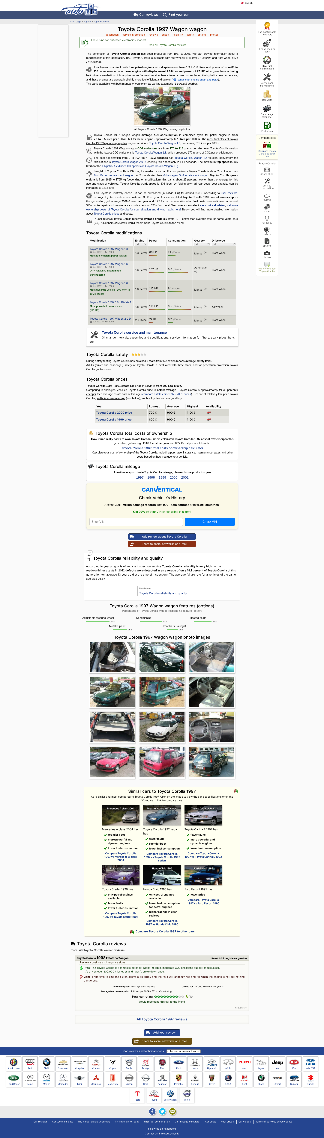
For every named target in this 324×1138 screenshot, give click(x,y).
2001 (185, 477)
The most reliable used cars (267, 33)
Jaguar (261, 1068)
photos (267, 257)
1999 (162, 477)
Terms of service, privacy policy (274, 1121)
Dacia (129, 1068)
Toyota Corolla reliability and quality (163, 593)
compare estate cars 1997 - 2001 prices (166, 394)
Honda (195, 1068)
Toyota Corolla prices (106, 213)
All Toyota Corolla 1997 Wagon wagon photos (162, 129)
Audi (30, 1068)
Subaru (294, 1084)
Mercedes (63, 1084)
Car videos (244, 1121)
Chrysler (79, 1068)
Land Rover (14, 1084)
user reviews (229, 193)
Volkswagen (170, 1099)
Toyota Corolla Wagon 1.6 (191, 157)
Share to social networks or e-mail (164, 544)
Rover (211, 1084)
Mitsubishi (96, 1084)
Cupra (112, 1068)
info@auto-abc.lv (169, 1133)
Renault (195, 1084)
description (267, 173)
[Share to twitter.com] (162, 1111)
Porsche (178, 1084)
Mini (79, 1084)
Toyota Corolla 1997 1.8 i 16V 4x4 (110, 302)
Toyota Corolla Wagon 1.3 (164, 143)
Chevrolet (63, 1068)
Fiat (162, 1068)
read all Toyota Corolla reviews (167, 44)
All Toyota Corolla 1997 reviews (162, 1019)
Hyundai (211, 1068)
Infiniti (228, 1068)
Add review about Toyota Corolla (267, 270)
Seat (244, 1084)
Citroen (96, 1068)
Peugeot (162, 1084)
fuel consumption (267, 67)
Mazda (46, 1084)
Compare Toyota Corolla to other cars (267, 154)
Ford (178, 1068)
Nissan (129, 1084)
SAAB (228, 1084)
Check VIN (209, 521)
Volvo (187, 1099)
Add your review (164, 1032)
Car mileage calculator (267, 115)
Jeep (277, 1068)
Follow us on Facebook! (162, 1128)
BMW (46, 1068)
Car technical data (62, 1121)
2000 (173, 477)
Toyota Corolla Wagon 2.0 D (129, 161)
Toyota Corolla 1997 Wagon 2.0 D (110, 318)
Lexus (30, 1084)
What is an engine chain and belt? (198, 79)
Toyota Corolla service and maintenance (134, 332)
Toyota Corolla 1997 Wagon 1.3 (109, 249)
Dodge (145, 1068)
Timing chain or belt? (267, 50)
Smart (277, 1084)
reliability (267, 222)
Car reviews (148, 14)
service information (267, 187)
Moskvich (112, 1084)
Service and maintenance (267, 84)
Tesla (137, 1099)
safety (267, 234)
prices (267, 211)
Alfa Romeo (14, 1068)
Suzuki (310, 1084)
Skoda (261, 1084)
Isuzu (244, 1068)
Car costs (267, 99)
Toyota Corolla (101, 21)
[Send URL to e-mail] (172, 1111)
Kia (294, 1068)
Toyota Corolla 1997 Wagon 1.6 (109, 263)
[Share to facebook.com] (152, 1111)
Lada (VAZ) (310, 1068)
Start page (75, 21)
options (267, 245)
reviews (267, 199)
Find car (179, 14)
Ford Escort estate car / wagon (113, 175)
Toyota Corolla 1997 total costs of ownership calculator (162, 448)
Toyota (87, 21)
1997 (140, 477)
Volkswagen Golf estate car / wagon (185, 175)
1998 (151, 477)
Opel (145, 1084)
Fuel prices (267, 131)
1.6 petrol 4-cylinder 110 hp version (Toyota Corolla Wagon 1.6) (140, 166)
